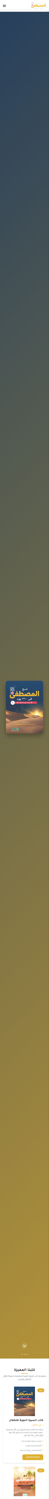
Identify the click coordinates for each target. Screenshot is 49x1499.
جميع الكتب (24, 661)
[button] (26, 1354)
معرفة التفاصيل (33, 1457)
